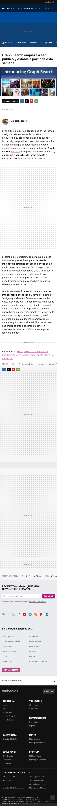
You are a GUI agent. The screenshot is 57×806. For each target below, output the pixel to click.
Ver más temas (11, 670)
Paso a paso (8, 636)
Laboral (32, 651)
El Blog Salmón (35, 756)
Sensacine (33, 722)
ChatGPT (9, 43)
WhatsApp (7, 661)
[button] (19, 120)
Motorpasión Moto (37, 743)
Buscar (53, 680)
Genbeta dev (35, 646)
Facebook (22, 101)
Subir (47, 691)
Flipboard (31, 101)
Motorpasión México (37, 788)
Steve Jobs (21, 43)
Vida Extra (33, 709)
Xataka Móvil (8, 709)
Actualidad (34, 636)
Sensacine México (36, 780)
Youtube (24, 614)
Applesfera (7, 712)
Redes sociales (9, 651)
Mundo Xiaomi (9, 720)
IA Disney (38, 576)
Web (14, 364)
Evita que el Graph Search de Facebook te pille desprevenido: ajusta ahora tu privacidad (27, 355)
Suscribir (48, 596)
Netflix (32, 656)
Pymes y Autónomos (37, 760)
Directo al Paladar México (13, 788)
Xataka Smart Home (11, 716)
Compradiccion (9, 763)
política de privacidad (37, 602)
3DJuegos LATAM (36, 777)
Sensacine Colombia (37, 784)
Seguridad (7, 646)
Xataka (5, 705)
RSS (36, 614)
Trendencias (8, 756)
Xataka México (9, 777)
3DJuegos (33, 705)
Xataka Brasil (8, 780)
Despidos (33, 43)
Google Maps (46, 43)
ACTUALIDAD (8, 8)
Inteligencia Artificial (38, 661)
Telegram (30, 614)
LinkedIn (47, 614)
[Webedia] (51, 2)
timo (5, 656)
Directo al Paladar (10, 739)
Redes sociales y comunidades (32, 364)
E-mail (36, 101)
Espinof (32, 726)
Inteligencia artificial (11, 641)
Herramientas (35, 641)
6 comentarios (12, 101)
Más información (31, 803)
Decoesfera (7, 760)
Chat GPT (26, 576)
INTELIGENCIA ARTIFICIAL (29, 8)
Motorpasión (34, 739)
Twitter (27, 101)
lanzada (15, 151)
